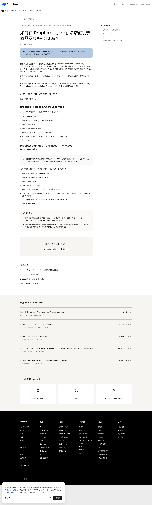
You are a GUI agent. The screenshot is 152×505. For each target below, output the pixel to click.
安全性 (22, 444)
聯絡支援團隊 (145, 4)
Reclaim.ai (43, 451)
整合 (21, 434)
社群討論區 (102, 444)
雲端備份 (62, 441)
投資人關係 (121, 434)
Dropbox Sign (44, 447)
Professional (44, 430)
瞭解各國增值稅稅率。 (28, 99)
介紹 (99, 447)
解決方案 (23, 441)
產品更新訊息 (44, 458)
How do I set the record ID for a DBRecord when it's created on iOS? (46, 360)
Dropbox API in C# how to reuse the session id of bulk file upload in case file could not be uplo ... (57, 348)
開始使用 (38, 11)
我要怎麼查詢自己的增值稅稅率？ (113, 30)
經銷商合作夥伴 (103, 451)
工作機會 (121, 430)
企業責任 (121, 437)
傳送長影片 (62, 430)
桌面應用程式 (24, 427)
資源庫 (100, 437)
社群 (122, 4)
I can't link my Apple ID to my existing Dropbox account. (42, 312)
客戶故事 (101, 434)
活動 (99, 430)
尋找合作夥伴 (102, 458)
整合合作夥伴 (102, 454)
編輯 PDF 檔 (63, 444)
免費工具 (23, 458)
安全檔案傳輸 (63, 437)
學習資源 (82, 453)
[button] (22, 18)
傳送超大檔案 (63, 427)
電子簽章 (62, 447)
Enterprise (43, 437)
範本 (21, 454)
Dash (41, 441)
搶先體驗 (23, 447)
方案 (41, 454)
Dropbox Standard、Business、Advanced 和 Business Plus (114, 39)
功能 (21, 437)
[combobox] (76, 19)
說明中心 (114, 4)
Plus (41, 427)
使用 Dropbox (15, 11)
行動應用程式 (24, 430)
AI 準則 (81, 446)
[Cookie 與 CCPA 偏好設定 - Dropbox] (33, 492)
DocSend (43, 444)
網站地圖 (82, 450)
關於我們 (121, 427)
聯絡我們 (82, 430)
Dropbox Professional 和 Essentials (115, 34)
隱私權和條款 (83, 434)
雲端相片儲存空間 (65, 434)
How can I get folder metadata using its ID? (37, 324)
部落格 (100, 427)
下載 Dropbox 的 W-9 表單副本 (45, 84)
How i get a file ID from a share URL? (34, 336)
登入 (24, 117)
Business (43, 434)
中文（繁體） (24, 479)
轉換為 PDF (63, 451)
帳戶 (24, 11)
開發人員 (101, 441)
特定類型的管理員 (35, 218)
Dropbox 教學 (132, 4)
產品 (30, 11)
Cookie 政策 (83, 437)
